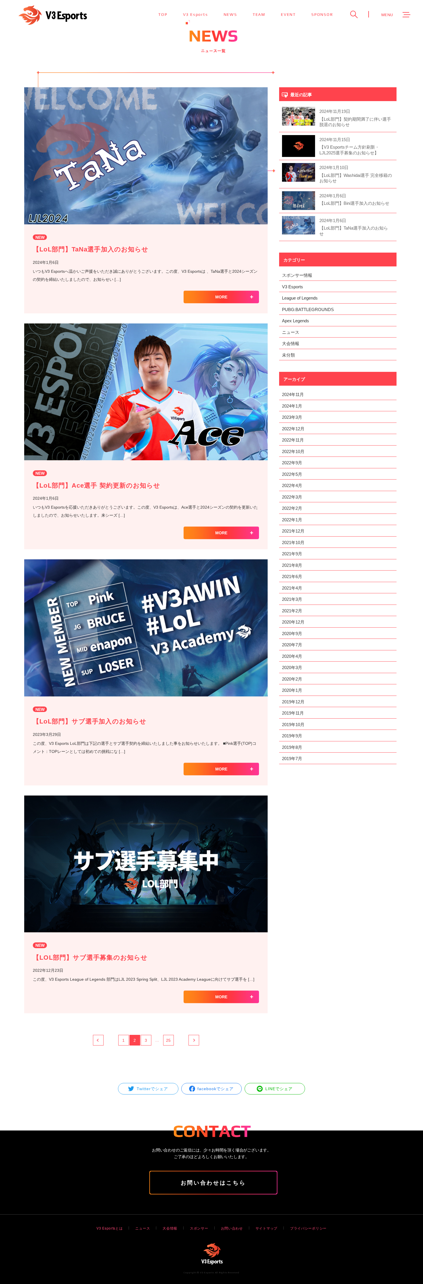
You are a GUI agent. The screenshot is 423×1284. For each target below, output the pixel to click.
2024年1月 (292, 406)
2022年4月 (292, 485)
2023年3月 (292, 417)
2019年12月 (293, 701)
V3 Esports (292, 286)
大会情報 (290, 343)
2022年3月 (292, 497)
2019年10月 (293, 724)
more (221, 297)
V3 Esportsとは (109, 1228)
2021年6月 (292, 576)
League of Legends (300, 298)
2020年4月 (292, 656)
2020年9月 (292, 633)
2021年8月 (292, 565)
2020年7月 (292, 644)
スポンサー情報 (297, 275)
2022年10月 (293, 451)
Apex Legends (295, 320)
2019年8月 (292, 747)
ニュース (290, 332)
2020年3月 (292, 667)
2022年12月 (293, 428)
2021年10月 (293, 542)
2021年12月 (293, 531)
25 (168, 1040)
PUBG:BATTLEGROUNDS (308, 309)
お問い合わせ (232, 1228)
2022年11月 (293, 440)
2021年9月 (292, 553)
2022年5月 (292, 474)
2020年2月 (292, 679)
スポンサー (199, 1228)
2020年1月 (292, 690)
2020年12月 (293, 622)
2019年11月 (293, 713)
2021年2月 (292, 610)
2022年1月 (292, 519)
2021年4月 (292, 588)
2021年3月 (292, 599)
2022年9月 (292, 462)
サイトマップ (266, 1228)
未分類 (288, 355)
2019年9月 (292, 735)
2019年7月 (292, 758)
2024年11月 (293, 394)
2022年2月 (292, 508)
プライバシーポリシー (308, 1228)
